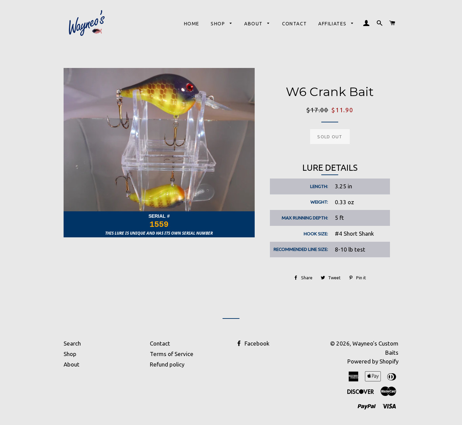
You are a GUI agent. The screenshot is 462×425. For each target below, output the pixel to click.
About (254, 23)
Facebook (256, 343)
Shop (218, 23)
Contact (294, 23)
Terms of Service (171, 354)
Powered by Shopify (372, 361)
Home (192, 23)
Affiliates (333, 23)
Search (72, 343)
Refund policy (167, 364)
